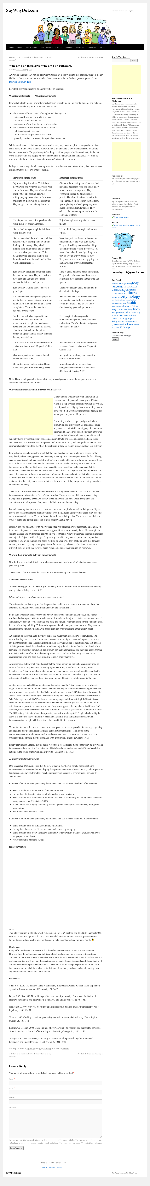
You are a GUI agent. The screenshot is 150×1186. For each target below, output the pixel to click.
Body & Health (31, 47)
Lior (30, 69)
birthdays (122, 283)
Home (11, 47)
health (131, 302)
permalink (65, 1048)
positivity (132, 315)
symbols (115, 324)
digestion (114, 297)
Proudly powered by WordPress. (126, 1173)
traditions (128, 324)
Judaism (135, 306)
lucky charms (117, 309)
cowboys (120, 293)
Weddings (125, 327)
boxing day (134, 287)
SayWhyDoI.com (22, 10)
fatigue (123, 300)
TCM (121, 324)
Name (11, 1079)
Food (128, 299)
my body (134, 308)
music (125, 310)
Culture (59, 47)
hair (132, 300)
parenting (135, 312)
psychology (47, 1048)
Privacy (59, 1167)
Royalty (123, 321)
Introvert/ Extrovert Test (20, 81)
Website (12, 1097)
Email (11, 1088)
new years (116, 312)
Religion (116, 321)
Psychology (91, 47)
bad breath (115, 283)
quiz (131, 318)
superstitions (132, 321)
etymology (131, 296)
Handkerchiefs (121, 303)
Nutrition (80, 47)
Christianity (118, 289)
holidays (127, 306)
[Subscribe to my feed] (120, 225)
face (113, 300)
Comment (12, 1107)
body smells (127, 287)
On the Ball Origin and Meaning (90, 57)
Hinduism (115, 306)
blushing (129, 283)
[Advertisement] (31, 416)
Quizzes (102, 47)
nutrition (125, 312)
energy (120, 297)
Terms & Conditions (48, 1167)
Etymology (68, 47)
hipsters (120, 306)
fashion (118, 299)
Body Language (46, 47)
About (19, 47)
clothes (114, 293)
